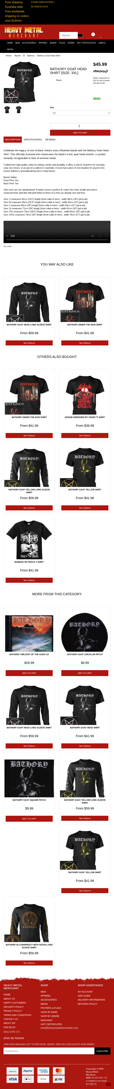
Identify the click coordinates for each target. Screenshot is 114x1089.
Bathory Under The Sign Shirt (84, 324)
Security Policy (14, 1007)
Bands (53, 43)
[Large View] (7, 109)
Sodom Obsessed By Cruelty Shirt (85, 417)
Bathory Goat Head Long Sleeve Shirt (29, 324)
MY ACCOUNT (85, 991)
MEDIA (44, 1004)
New (17, 43)
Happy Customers (15, 1002)
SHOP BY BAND (49, 1012)
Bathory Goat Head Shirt (48, 55)
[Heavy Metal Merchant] (24, 32)
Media (10, 49)
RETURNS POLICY (87, 1004)
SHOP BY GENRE (50, 1016)
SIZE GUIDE (84, 995)
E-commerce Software (96, 1081)
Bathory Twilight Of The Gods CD (29, 654)
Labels (102, 43)
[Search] (80, 35)
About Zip (9, 1023)
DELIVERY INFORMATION (91, 1000)
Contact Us (11, 1019)
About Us (9, 998)
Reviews (50, 139)
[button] (108, 1084)
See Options (29, 343)
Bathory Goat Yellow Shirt (84, 489)
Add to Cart (80, 133)
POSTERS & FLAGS (51, 1008)
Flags (62, 43)
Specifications (33, 139)
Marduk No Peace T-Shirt (29, 562)
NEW (43, 991)
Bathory (31, 55)
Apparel (43, 43)
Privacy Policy (13, 1011)
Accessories (29, 43)
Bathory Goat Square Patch (29, 800)
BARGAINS (46, 1020)
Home (8, 55)
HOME (10, 43)
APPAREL (46, 995)
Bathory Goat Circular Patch (85, 654)
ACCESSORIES (49, 1000)
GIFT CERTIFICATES (51, 1024)
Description (12, 139)
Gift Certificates (86, 43)
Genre (71, 43)
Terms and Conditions (17, 1015)
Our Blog (9, 1027)
